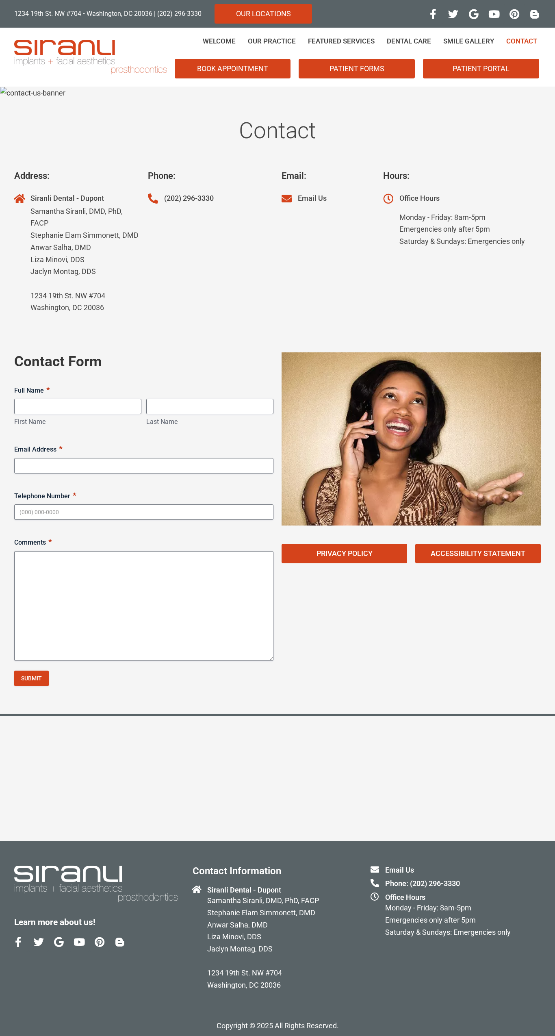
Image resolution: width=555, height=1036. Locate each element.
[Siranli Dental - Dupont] (19, 198)
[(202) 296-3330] (153, 198)
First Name (30, 422)
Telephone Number (45, 495)
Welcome (219, 41)
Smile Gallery (468, 41)
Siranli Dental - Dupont (67, 198)
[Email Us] (287, 198)
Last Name (162, 422)
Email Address (38, 449)
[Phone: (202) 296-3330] (375, 883)
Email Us (312, 198)
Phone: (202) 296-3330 (422, 883)
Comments (33, 542)
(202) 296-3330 (179, 13)
